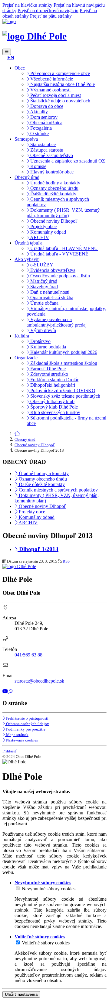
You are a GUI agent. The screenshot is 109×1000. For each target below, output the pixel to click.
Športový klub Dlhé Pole (53, 406)
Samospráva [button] (26, 139)
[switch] (18, 888)
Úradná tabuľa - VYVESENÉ (58, 253)
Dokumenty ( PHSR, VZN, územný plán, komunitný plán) (63, 212)
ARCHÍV (39, 237)
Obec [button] (20, 67)
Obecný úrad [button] (27, 177)
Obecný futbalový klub (51, 401)
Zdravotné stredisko (48, 374)
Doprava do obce (46, 106)
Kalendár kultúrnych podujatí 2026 (63, 352)
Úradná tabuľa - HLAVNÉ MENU (63, 248)
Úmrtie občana (43, 303)
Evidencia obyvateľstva (52, 270)
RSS (66, 561)
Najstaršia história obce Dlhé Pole (62, 84)
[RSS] (11, 691)
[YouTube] (5, 691)
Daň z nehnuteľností (49, 292)
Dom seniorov (43, 117)
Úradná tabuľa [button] (28, 242)
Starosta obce (42, 144)
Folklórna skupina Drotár (53, 379)
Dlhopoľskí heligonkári (52, 385)
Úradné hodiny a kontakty (54, 182)
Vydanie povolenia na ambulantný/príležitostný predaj (57, 322)
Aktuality (38, 111)
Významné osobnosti (50, 89)
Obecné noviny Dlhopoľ (53, 221)
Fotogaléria (40, 128)
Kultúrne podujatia (47, 346)
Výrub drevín (42, 330)
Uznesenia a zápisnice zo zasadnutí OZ (67, 160)
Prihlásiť (9, 751)
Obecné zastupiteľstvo (51, 155)
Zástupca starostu (46, 149)
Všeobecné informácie (51, 78)
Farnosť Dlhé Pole (47, 368)
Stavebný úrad (43, 286)
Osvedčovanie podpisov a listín (59, 275)
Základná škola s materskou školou (63, 363)
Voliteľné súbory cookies (46, 942)
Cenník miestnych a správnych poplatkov (58, 489)
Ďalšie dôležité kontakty (52, 193)
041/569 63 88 (28, 654)
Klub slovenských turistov (54, 412)
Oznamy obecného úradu (53, 188)
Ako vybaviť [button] (27, 259)
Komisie (37, 166)
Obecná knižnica (45, 122)
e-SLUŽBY (41, 264)
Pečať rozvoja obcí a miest (55, 95)
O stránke (39, 133)
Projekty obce (43, 226)
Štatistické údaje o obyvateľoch (59, 100)
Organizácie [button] (26, 357)
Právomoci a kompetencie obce (59, 73)
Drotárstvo (40, 341)
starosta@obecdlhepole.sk (39, 680)
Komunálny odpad (47, 232)
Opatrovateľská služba (51, 297)
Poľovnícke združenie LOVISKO (62, 390)
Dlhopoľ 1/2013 (38, 549)
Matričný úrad (43, 281)
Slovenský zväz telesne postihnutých (64, 396)
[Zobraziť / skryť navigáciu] (6, 52)
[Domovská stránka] (9, 21)
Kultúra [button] (22, 335)
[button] (10, 57)
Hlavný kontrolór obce (51, 171)
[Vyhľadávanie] (4, 57)
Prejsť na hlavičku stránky (27, 5)
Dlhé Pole (46, 36)
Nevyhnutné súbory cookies (48, 888)
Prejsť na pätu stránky (51, 16)
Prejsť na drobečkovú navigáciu (48, 10)
